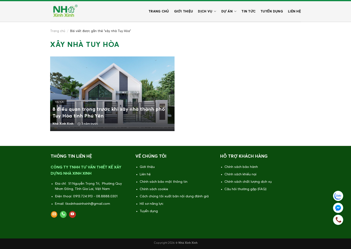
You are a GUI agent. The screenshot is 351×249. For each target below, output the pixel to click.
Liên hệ (294, 11)
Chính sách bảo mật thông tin (163, 181)
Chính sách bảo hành (241, 167)
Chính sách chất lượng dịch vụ (248, 181)
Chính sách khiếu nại (240, 174)
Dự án (227, 11)
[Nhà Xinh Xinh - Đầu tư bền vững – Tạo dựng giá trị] (64, 11)
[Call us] (63, 214)
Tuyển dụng (272, 11)
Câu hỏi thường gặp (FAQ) (245, 189)
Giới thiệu (183, 11)
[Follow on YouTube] (72, 214)
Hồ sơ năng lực (151, 203)
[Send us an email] (54, 214)
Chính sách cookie (154, 189)
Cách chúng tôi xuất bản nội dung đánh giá (174, 196)
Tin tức (248, 11)
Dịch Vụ (205, 11)
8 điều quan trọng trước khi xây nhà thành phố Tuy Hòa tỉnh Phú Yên (109, 112)
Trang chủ (159, 11)
